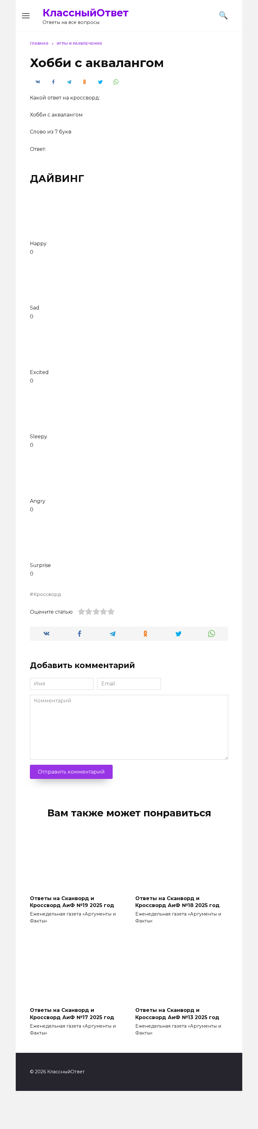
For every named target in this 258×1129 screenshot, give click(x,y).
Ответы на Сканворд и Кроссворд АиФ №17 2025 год (72, 1013)
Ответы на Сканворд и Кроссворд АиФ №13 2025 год (177, 1013)
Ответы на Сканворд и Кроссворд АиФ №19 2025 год (72, 901)
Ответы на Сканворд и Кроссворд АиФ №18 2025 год (177, 901)
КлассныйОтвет (85, 13)
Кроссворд (47, 594)
